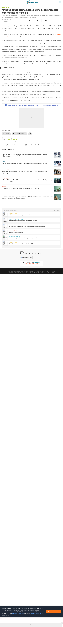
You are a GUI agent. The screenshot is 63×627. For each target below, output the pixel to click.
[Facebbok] (23, 253)
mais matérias (30, 144)
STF (30, 134)
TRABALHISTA (6, 134)
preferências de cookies (37, 613)
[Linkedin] (32, 253)
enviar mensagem (20, 144)
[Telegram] (35, 253)
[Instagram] (21, 253)
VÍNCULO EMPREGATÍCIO (19, 134)
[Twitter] (26, 253)
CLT (48, 94)
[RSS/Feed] (40, 253)
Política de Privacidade (18, 613)
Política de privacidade (38, 272)
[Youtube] (29, 253)
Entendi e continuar (53, 611)
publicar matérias (41, 144)
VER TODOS (56, 210)
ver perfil (10, 144)
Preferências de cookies (49, 272)
